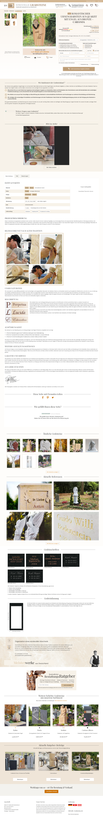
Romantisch (28, 194)
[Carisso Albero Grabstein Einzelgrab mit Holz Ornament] (87, 715)
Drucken (39, 57)
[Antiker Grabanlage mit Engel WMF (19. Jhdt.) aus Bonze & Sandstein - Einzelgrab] (45, 461)
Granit (26, 187)
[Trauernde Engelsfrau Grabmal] (92, 445)
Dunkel (26, 191)
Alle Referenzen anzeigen (52, 543)
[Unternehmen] (53, 761)
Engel (26, 198)
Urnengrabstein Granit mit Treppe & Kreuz (39, 733)
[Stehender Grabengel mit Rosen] (13, 461)
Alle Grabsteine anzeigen (52, 472)
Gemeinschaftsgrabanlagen (86, 773)
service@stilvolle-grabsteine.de (23, 655)
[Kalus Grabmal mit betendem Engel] (15, 715)
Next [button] (98, 756)
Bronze (31, 187)
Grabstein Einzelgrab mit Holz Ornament (87, 733)
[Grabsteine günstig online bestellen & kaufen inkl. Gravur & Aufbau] (11, 5)
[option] (20, 766)
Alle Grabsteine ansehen (61, 700)
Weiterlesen (20, 779)
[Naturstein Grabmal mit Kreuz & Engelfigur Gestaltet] (29, 461)
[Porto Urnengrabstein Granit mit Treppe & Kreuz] (39, 715)
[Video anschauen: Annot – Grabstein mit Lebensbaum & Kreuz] (38, 136)
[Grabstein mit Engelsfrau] (29, 445)
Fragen (51, 57)
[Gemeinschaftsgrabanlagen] (87, 761)
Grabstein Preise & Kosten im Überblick (20, 773)
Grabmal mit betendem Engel (15, 733)
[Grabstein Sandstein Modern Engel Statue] (76, 445)
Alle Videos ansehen (51, 167)
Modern (34, 194)
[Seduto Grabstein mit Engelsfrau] (63, 715)
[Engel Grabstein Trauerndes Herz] (13, 445)
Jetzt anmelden (67, 685)
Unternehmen (53, 773)
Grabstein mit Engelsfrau (63, 733)
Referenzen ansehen (91, 1)
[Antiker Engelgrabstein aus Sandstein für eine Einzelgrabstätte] (61, 445)
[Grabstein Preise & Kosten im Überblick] (20, 761)
